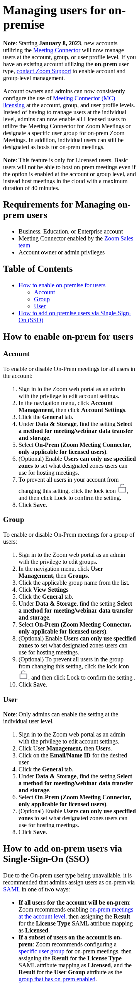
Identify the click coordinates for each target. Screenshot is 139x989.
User (40, 306)
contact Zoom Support (44, 71)
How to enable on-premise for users (62, 285)
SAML (11, 889)
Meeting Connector (56, 50)
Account (44, 292)
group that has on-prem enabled (57, 979)
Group (42, 299)
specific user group (41, 951)
